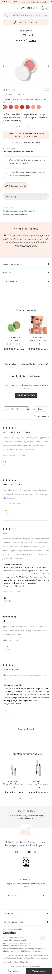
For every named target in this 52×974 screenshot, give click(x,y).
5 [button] (31, 798)
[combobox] (41, 416)
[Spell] (39, 107)
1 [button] (20, 798)
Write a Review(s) (26, 395)
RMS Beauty (26, 31)
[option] (26, 135)
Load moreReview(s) (26, 729)
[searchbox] (14, 409)
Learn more (29, 449)
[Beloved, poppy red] (22, 107)
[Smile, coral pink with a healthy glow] (16, 107)
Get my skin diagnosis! (17, 185)
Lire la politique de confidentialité (15, 962)
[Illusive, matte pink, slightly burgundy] (28, 107)
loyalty (11, 94)
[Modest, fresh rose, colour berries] (11, 107)
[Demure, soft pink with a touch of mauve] (5, 107)
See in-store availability (27, 143)
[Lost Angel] (33, 107)
